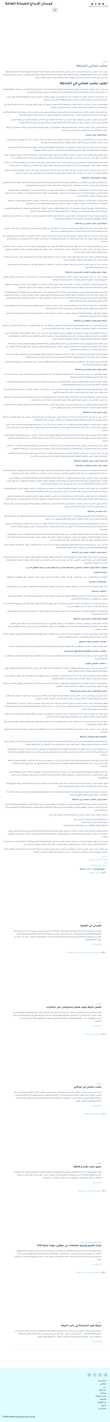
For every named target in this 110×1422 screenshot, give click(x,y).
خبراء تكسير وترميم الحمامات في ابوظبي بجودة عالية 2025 (69, 1246)
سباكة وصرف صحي (87, 1242)
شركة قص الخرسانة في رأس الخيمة (81, 1326)
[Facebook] (99, 4)
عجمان (103, 1393)
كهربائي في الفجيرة (90, 926)
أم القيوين (101, 1402)
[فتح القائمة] (55, 10)
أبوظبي (104, 62)
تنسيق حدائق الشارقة (99, 864)
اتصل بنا (102, 1409)
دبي (104, 1387)
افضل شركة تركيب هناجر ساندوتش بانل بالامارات (73, 1007)
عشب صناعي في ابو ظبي (98, 858)
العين (103, 1406)
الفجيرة (103, 1399)
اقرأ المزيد (96, 945)
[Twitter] (96, 4)
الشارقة (102, 1390)
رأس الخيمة (101, 1396)
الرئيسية (102, 1381)
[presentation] (56, 895)
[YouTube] (103, 4)
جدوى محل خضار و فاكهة (87, 1167)
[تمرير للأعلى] (104, 1419)
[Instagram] (92, 4)
